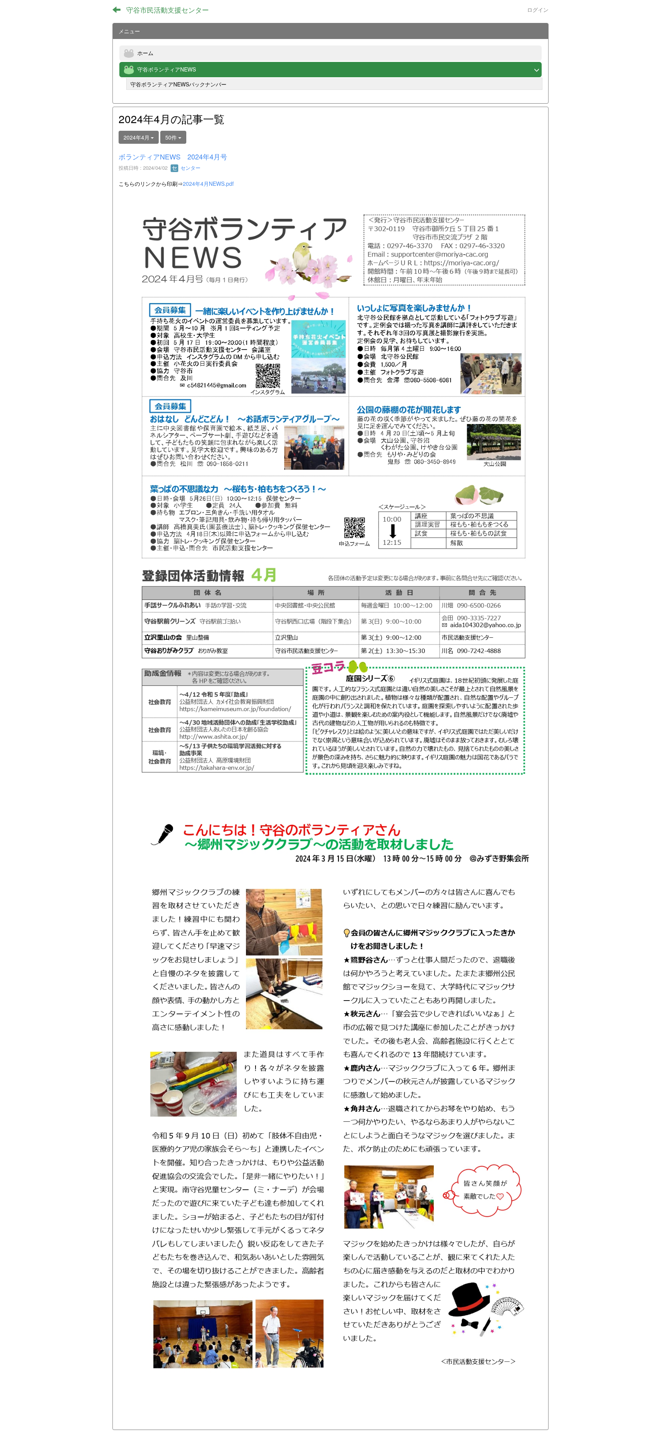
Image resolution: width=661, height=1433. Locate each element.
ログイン (538, 9)
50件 (171, 137)
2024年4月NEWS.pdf (208, 183)
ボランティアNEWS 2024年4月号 (173, 156)
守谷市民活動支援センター (167, 10)
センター (189, 167)
